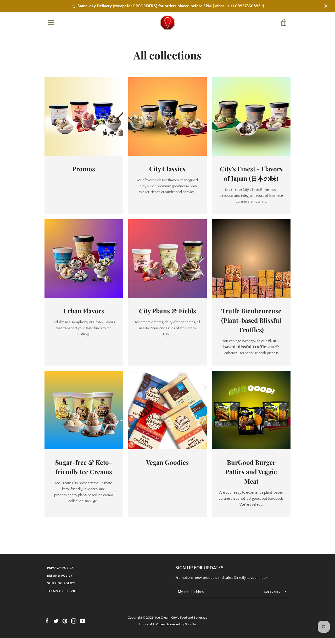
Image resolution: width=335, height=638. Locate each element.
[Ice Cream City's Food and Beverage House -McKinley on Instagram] (73, 620)
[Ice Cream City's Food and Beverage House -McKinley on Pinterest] (65, 620)
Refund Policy (60, 575)
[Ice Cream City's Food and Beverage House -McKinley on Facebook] (47, 620)
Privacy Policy (60, 568)
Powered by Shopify (181, 624)
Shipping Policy (61, 583)
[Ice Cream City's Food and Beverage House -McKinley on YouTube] (82, 620)
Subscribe (272, 592)
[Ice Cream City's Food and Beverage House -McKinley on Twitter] (56, 620)
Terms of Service (62, 591)
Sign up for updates (199, 568)
